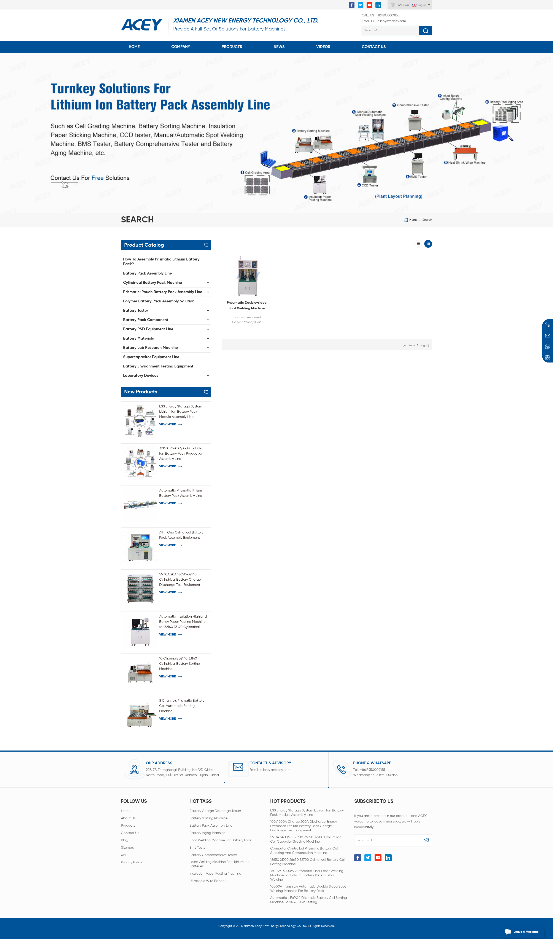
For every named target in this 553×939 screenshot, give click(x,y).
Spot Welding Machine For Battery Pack (220, 840)
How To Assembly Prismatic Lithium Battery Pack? (161, 261)
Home (134, 47)
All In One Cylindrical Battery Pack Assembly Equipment (181, 535)
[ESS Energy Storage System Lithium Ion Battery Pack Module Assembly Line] (140, 421)
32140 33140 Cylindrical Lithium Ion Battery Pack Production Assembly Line (183, 454)
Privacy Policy (131, 862)
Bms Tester (198, 848)
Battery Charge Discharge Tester (215, 811)
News (279, 47)
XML (124, 855)
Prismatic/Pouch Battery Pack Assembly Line (162, 292)
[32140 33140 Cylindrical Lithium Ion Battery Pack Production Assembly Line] (140, 462)
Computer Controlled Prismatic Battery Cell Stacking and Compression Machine (304, 851)
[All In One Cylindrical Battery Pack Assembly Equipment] (140, 547)
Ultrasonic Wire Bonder (207, 881)
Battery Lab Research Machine (150, 348)
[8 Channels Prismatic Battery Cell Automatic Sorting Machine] (140, 715)
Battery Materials (138, 338)
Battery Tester (135, 311)
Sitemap (127, 848)
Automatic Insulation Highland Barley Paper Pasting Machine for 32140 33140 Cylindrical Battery (183, 622)
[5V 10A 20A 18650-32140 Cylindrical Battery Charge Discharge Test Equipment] (140, 588)
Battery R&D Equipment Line (148, 329)
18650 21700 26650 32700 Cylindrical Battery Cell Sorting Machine (307, 862)
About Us (128, 818)
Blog (124, 840)
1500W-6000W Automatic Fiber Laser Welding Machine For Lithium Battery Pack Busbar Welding (306, 875)
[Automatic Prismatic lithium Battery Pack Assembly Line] (140, 505)
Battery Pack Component (145, 320)
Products (232, 47)
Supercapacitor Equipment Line (151, 357)
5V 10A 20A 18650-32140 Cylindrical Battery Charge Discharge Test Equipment (180, 580)
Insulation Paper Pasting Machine (215, 873)
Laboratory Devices (140, 376)
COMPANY (180, 47)
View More (167, 424)
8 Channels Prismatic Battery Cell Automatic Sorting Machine (181, 706)
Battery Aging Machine (207, 833)
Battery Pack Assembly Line (147, 273)
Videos (323, 47)
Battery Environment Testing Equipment (158, 366)
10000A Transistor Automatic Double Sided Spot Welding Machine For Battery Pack (308, 889)
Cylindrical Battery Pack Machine (152, 283)
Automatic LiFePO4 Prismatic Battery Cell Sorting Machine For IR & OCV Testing (308, 900)
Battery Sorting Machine (208, 818)
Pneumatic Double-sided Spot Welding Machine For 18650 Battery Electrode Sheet (247, 306)
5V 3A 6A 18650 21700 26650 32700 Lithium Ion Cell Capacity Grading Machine (305, 839)
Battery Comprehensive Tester (213, 855)
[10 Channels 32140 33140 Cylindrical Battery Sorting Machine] (140, 673)
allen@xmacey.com (384, 21)
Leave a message (526, 931)
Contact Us (374, 47)
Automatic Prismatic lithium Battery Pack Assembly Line (180, 493)
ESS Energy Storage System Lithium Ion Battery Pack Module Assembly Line (180, 412)
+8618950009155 (380, 15)
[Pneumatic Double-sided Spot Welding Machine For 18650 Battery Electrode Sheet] (246, 275)
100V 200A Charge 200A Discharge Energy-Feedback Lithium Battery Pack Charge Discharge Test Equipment (304, 826)
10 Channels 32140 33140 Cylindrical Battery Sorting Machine (179, 664)
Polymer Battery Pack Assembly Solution (158, 301)
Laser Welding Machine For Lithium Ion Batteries (219, 864)
